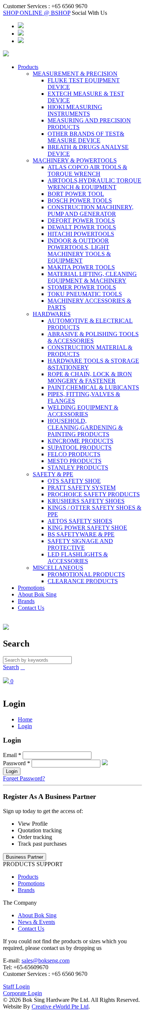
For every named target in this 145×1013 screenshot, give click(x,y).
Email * (12, 755)
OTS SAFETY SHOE (74, 481)
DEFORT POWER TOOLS (81, 220)
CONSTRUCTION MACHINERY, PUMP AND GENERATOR (90, 210)
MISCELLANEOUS (58, 568)
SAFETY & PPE (53, 474)
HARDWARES (52, 314)
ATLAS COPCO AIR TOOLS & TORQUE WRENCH (87, 170)
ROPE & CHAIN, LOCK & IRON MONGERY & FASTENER (90, 377)
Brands (26, 601)
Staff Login (16, 986)
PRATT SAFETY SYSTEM (82, 487)
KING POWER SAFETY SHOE (87, 527)
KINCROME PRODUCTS (80, 441)
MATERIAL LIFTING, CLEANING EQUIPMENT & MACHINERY (92, 277)
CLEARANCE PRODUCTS (83, 581)
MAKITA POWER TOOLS (81, 267)
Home (25, 719)
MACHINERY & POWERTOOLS (75, 160)
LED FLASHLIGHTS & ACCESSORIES (78, 557)
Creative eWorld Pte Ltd (60, 1006)
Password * (16, 763)
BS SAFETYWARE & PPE (81, 534)
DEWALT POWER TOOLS (82, 227)
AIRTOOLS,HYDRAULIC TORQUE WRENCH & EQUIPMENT (94, 183)
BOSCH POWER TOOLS (80, 200)
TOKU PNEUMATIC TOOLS (85, 294)
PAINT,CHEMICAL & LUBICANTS (93, 387)
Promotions (31, 588)
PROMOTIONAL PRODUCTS (86, 574)
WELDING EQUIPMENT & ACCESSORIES (83, 410)
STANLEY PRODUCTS (78, 467)
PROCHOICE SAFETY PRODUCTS (94, 494)
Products (28, 67)
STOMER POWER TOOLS (82, 287)
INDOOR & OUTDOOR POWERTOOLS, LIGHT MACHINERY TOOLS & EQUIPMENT (79, 250)
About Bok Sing (37, 594)
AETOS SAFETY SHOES (80, 521)
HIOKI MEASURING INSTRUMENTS (75, 110)
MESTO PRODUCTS (75, 461)
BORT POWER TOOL (76, 194)
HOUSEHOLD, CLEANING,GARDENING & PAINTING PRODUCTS (85, 427)
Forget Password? (24, 778)
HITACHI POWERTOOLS (81, 234)
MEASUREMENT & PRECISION (75, 73)
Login (25, 726)
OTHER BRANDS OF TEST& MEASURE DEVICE (86, 137)
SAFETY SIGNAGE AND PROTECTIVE (80, 544)
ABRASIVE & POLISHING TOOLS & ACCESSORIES (93, 337)
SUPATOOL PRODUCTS (80, 447)
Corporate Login (22, 993)
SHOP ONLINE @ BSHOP (36, 13)
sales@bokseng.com (46, 960)
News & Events (36, 922)
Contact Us (31, 608)
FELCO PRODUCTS (74, 454)
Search (11, 667)
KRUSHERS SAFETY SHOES (86, 501)
